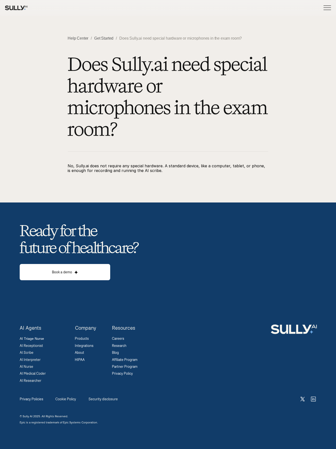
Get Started (103, 38)
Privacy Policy (123, 373)
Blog (116, 353)
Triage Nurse (34, 339)
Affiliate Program (125, 360)
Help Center (78, 38)
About (79, 353)
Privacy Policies (31, 399)
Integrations (84, 346)
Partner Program (125, 367)
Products (82, 339)
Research (120, 346)
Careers (119, 339)
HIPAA (80, 360)
